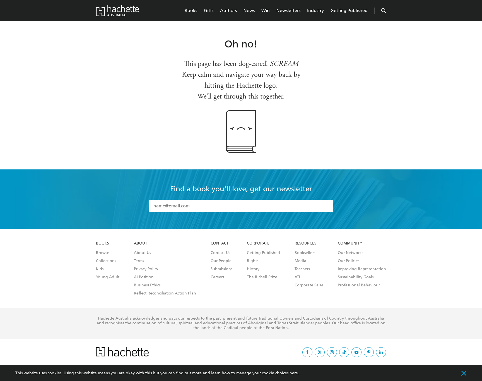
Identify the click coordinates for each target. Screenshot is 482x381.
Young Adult (107, 277)
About (140, 243)
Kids (99, 269)
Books (191, 10)
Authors (228, 10)
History (253, 269)
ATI (297, 277)
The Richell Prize (262, 277)
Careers (217, 277)
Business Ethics (147, 285)
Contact (220, 243)
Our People (221, 261)
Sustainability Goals (355, 277)
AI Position (144, 277)
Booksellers (305, 253)
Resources (305, 243)
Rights (252, 261)
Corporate (258, 243)
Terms (139, 261)
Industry (315, 10)
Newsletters (288, 10)
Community (350, 243)
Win (265, 10)
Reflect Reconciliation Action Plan (165, 293)
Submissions (221, 269)
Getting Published (349, 10)
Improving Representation (362, 269)
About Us (142, 253)
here (294, 373)
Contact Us (220, 253)
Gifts (208, 10)
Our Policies (348, 261)
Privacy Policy (146, 269)
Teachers (302, 269)
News (249, 10)
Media (300, 261)
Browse (102, 253)
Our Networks (350, 253)
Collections (106, 261)
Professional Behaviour (359, 285)
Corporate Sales (309, 285)
